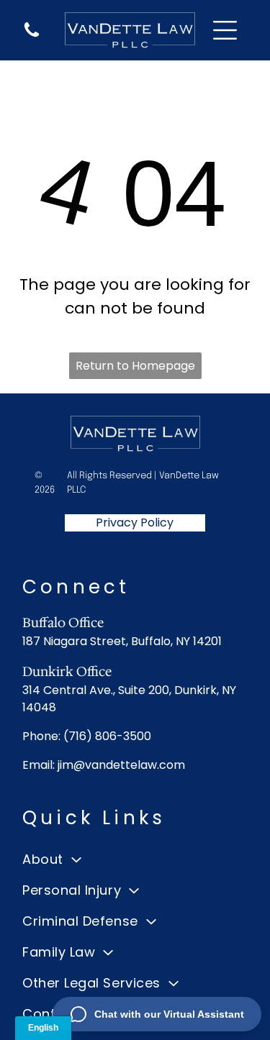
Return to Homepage (135, 365)
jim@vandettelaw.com (121, 765)
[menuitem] (135, 859)
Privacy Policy (135, 522)
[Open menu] (225, 30)
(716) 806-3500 (107, 736)
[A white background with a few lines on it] (31, 35)
